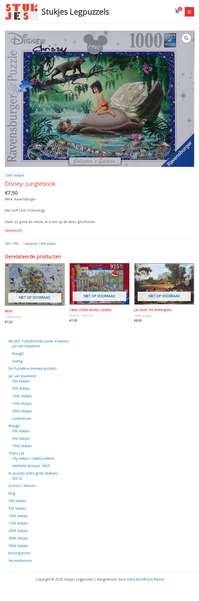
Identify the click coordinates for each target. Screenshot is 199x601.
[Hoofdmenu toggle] (189, 12)
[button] (186, 38)
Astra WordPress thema (145, 579)
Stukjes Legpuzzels (75, 11)
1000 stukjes (15, 175)
